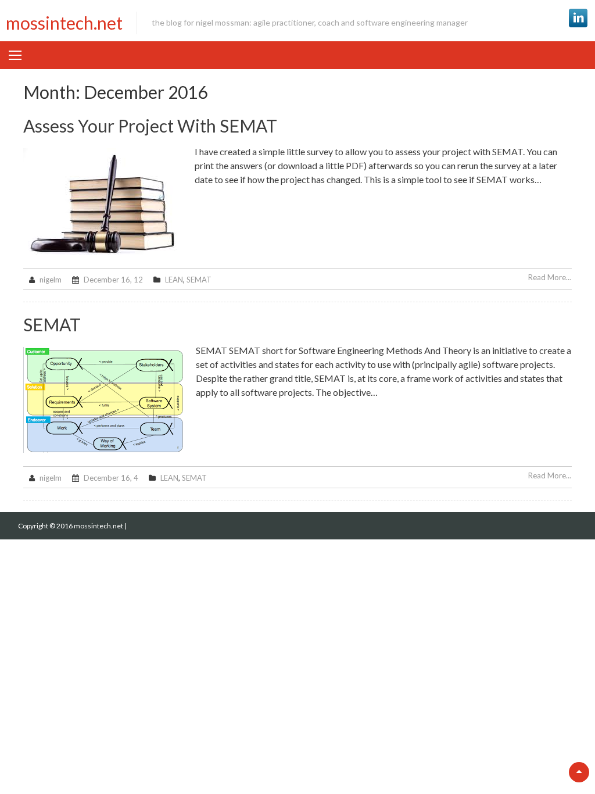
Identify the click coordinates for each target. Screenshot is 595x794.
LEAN (174, 279)
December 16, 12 (113, 279)
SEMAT (199, 279)
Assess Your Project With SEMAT (150, 125)
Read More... (549, 277)
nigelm (51, 279)
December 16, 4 (111, 477)
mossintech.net (64, 22)
